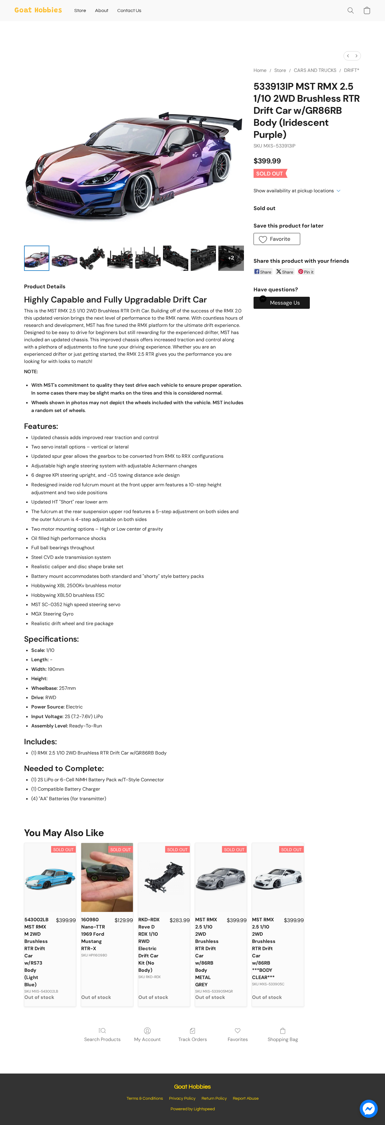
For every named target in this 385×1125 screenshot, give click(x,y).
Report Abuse (246, 1098)
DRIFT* (351, 70)
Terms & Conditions (145, 1098)
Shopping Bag (283, 1039)
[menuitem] (348, 55)
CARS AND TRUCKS (315, 70)
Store (80, 10)
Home (260, 70)
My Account (147, 1039)
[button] (38, 10)
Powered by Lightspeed (193, 1109)
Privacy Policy (182, 1098)
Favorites (238, 1039)
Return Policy (214, 1098)
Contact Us (129, 10)
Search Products (102, 1039)
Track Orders (192, 1039)
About (101, 10)
